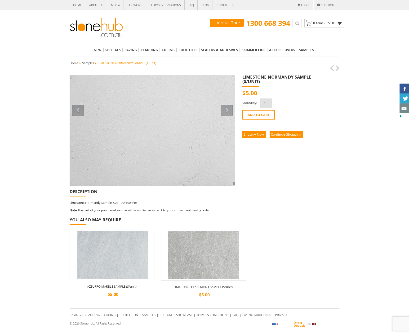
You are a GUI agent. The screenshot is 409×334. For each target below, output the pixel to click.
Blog (205, 5)
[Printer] (319, 93)
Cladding (149, 50)
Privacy (281, 315)
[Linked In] (307, 93)
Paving (130, 50)
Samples (306, 50)
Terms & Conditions (166, 5)
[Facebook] (301, 93)
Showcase (135, 5)
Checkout (328, 5)
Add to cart (259, 114)
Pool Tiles (187, 50)
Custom (166, 315)
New (98, 50)
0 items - (324, 23)
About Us (96, 5)
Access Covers (282, 50)
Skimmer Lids (253, 50)
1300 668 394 (268, 23)
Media (115, 5)
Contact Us (225, 5)
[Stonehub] (96, 28)
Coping (168, 50)
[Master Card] (322, 324)
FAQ (191, 5)
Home (77, 5)
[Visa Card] (311, 324)
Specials (113, 50)
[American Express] (333, 324)
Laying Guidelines (256, 315)
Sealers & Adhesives (219, 50)
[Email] (313, 93)
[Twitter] (284, 324)
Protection (129, 315)
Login (305, 5)
